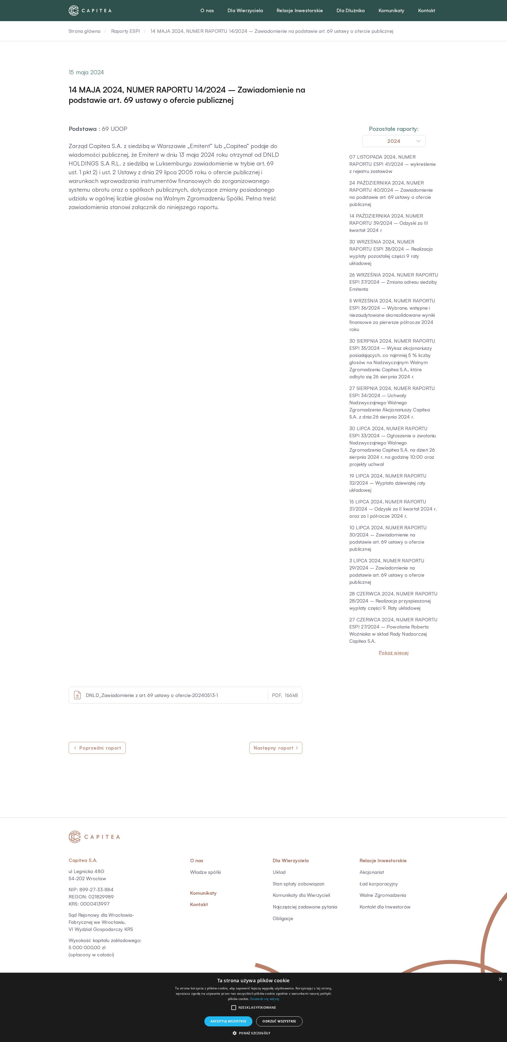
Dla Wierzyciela (291, 860)
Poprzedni (100, 748)
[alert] (253, 1007)
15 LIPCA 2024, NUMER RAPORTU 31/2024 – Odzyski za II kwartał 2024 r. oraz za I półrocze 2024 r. (393, 509)
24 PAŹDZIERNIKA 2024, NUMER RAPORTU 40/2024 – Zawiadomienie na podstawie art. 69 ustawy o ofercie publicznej (391, 193)
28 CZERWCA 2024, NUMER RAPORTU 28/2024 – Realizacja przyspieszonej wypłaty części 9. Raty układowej (393, 601)
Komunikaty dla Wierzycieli (301, 895)
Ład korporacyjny (379, 884)
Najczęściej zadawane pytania (305, 907)
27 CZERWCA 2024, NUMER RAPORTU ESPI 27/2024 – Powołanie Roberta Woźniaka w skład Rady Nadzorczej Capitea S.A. (393, 630)
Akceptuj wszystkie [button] (228, 1021)
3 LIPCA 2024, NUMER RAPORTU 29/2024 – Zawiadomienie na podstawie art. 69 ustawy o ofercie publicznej (386, 571)
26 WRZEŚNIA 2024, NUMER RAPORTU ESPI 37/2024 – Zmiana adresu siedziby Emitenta (393, 282)
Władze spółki (205, 872)
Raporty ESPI (125, 31)
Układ (279, 872)
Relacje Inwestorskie (383, 860)
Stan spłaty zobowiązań (298, 884)
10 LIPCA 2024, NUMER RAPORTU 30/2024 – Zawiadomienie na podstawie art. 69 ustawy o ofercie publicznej (388, 538)
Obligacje (283, 918)
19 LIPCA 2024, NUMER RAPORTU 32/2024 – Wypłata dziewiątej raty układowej (388, 483)
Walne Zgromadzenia (383, 895)
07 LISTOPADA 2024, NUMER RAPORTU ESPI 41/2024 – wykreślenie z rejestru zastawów (392, 164)
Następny (274, 748)
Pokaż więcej (394, 652)
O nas (197, 860)
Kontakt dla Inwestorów (385, 907)
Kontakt (199, 904)
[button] (233, 1007)
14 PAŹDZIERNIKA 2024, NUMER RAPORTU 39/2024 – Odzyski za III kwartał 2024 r (388, 223)
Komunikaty (203, 893)
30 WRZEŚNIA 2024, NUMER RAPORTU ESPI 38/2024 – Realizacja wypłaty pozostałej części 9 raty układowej (391, 252)
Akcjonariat (372, 872)
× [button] (500, 979)
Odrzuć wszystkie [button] (279, 1021)
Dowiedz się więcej (264, 999)
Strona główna (85, 31)
